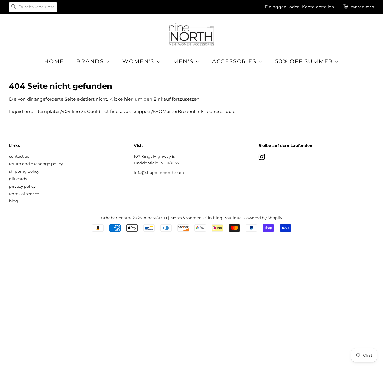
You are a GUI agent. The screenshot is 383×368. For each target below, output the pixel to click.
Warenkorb (362, 7)
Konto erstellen (318, 7)
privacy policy (22, 186)
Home (54, 61)
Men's (184, 61)
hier (128, 99)
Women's (139, 61)
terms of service (24, 194)
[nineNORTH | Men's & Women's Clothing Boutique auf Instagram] (261, 158)
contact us (19, 156)
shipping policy (24, 171)
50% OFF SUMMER (305, 61)
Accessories (235, 61)
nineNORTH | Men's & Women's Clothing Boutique (193, 218)
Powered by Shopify (263, 218)
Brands (91, 61)
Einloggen (275, 7)
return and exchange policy (36, 164)
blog (13, 201)
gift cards (18, 179)
